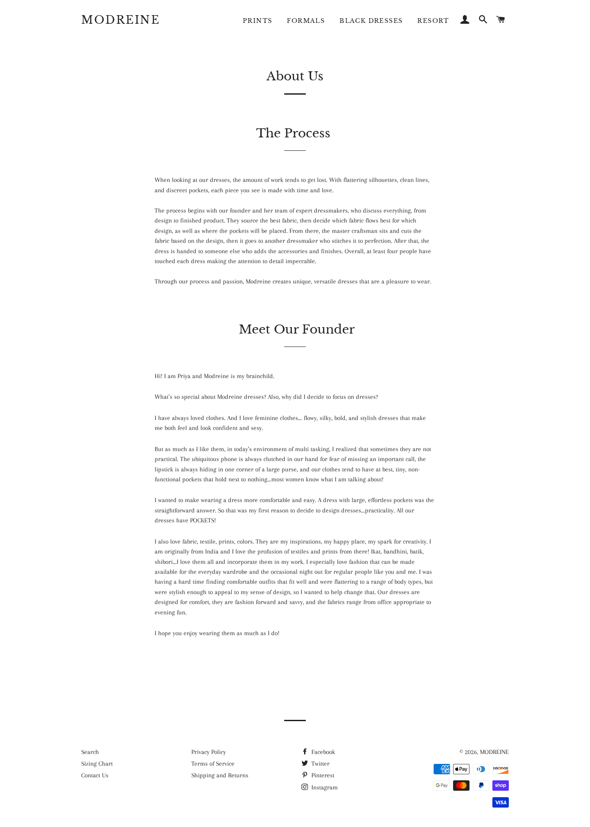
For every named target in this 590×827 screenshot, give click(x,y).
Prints (257, 21)
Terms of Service (213, 763)
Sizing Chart (97, 763)
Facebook (322, 751)
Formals (306, 21)
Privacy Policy (208, 751)
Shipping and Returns (219, 775)
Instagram (324, 787)
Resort (433, 21)
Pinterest (322, 775)
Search (90, 751)
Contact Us (94, 775)
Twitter (320, 763)
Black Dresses (371, 21)
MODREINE (120, 20)
